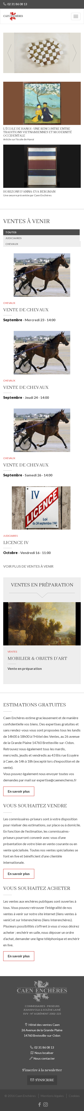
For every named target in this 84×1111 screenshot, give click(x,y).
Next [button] (74, 53)
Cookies (74, 1096)
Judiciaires (13, 238)
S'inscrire (44, 1080)
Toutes (10, 232)
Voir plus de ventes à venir (28, 566)
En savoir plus (19, 791)
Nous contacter (44, 1058)
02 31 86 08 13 (17, 4)
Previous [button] (9, 53)
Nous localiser (44, 1053)
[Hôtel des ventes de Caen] (13, 16)
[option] (42, 53)
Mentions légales (52, 1096)
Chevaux (11, 244)
